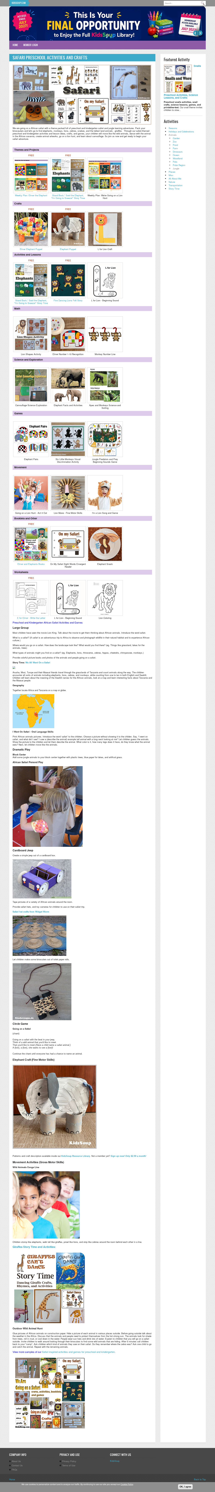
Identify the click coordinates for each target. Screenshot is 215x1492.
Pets (175, 161)
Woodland (177, 158)
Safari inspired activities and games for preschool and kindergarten (78, 1352)
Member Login (30, 45)
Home (15, 45)
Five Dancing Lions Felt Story (68, 300)
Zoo (175, 141)
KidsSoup (114, 1460)
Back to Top (200, 1479)
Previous (195, 33)
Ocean (176, 155)
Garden (176, 138)
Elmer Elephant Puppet (31, 249)
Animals (173, 134)
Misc (171, 175)
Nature (172, 181)
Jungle (176, 168)
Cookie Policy (127, 1484)
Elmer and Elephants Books (31, 564)
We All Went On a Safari (37, 662)
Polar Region (179, 165)
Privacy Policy (69, 1461)
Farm (175, 148)
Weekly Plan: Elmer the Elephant (31, 195)
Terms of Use (68, 1465)
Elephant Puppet (68, 249)
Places (172, 171)
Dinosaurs (178, 151)
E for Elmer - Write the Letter (31, 617)
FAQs (14, 1469)
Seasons (173, 128)
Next (200, 33)
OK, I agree (185, 1486)
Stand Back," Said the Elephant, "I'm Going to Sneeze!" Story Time (68, 197)
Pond (175, 145)
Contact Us (17, 1465)
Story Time (174, 188)
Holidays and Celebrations (181, 131)
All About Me (175, 178)
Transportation (175, 185)
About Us (16, 1461)
